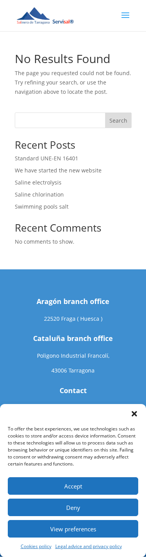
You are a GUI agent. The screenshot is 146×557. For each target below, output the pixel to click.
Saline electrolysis (38, 182)
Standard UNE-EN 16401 (46, 158)
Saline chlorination (39, 194)
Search (118, 120)
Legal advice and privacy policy (88, 546)
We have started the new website (58, 170)
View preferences (73, 529)
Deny (73, 507)
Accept (73, 486)
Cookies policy (36, 546)
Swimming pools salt (42, 206)
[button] (134, 414)
